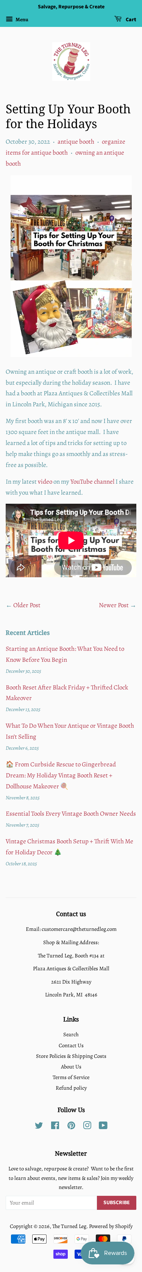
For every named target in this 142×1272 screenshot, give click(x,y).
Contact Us (71, 1045)
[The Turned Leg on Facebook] (55, 1127)
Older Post (27, 605)
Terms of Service (71, 1077)
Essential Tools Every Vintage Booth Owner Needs (71, 813)
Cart (130, 19)
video (45, 481)
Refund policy (71, 1088)
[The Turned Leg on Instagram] (87, 1127)
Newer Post (114, 605)
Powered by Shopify (111, 1226)
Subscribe (116, 1202)
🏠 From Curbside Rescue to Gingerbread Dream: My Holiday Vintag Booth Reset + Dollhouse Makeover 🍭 (61, 775)
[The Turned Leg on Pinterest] (71, 1127)
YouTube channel (92, 481)
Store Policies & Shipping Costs (71, 1056)
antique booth (76, 141)
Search (71, 1034)
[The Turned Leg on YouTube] (103, 1127)
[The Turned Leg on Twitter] (39, 1127)
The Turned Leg (69, 1226)
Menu (21, 19)
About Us (71, 1066)
